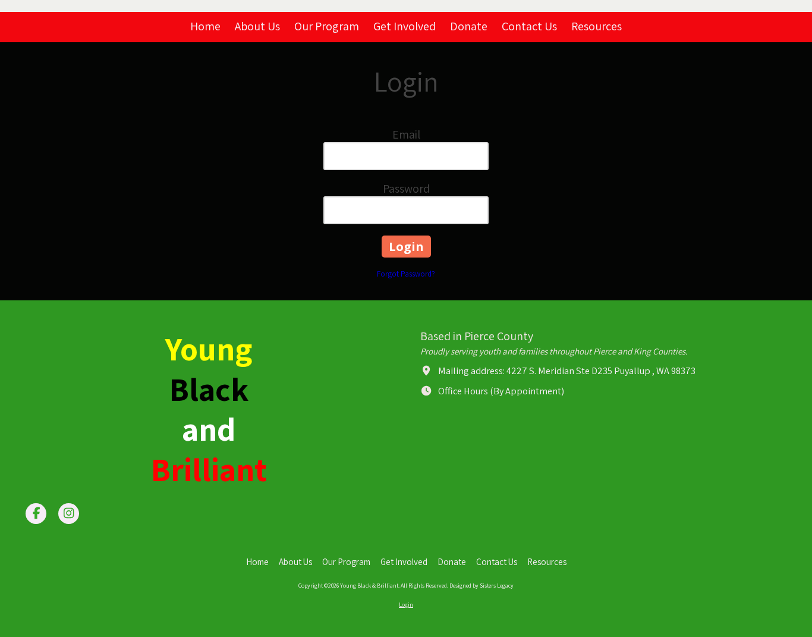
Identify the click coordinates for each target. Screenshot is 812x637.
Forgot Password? (406, 274)
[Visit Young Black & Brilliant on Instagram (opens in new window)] (68, 513)
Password (406, 188)
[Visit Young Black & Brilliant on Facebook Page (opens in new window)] (36, 513)
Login (406, 604)
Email (406, 134)
